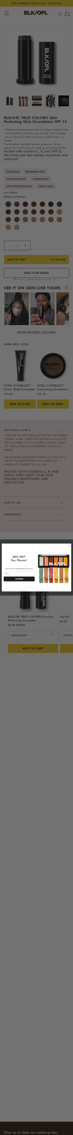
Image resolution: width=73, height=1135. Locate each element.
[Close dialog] (68, 545)
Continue (19, 579)
